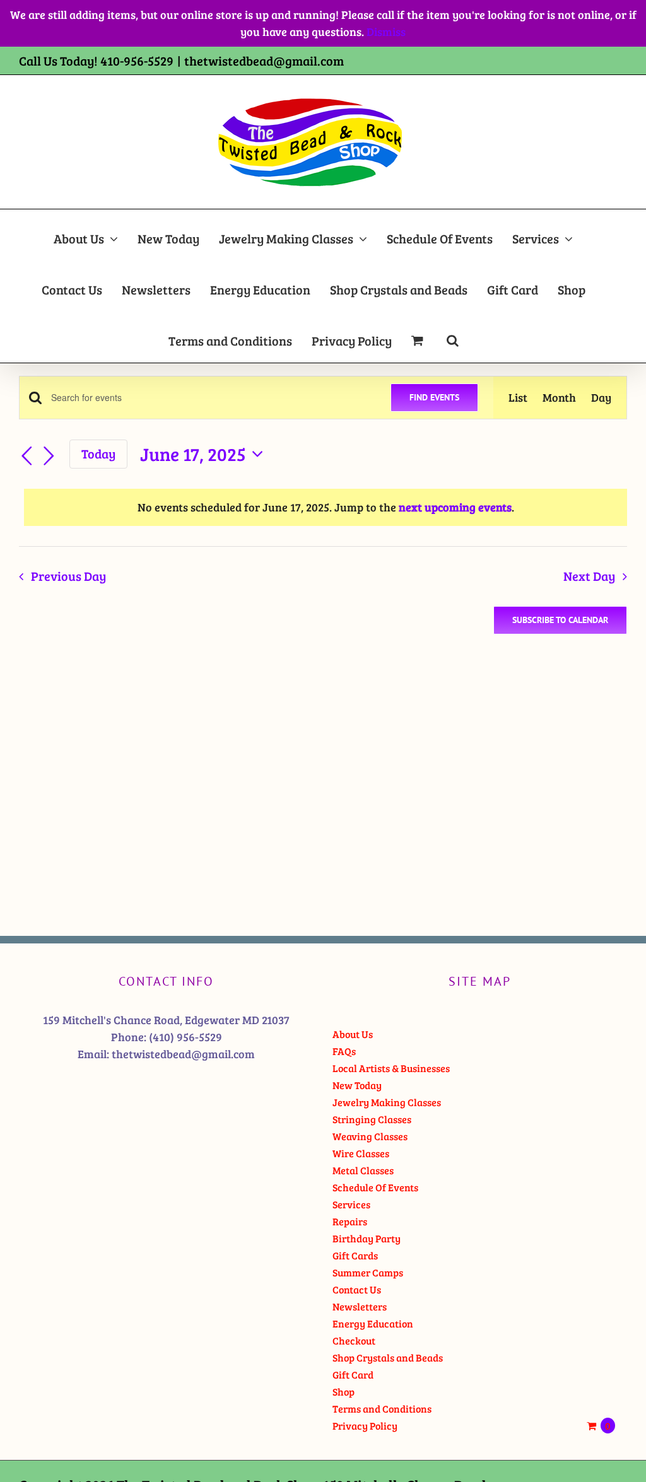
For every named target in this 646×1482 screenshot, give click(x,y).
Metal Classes (363, 1170)
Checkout (353, 1340)
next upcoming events (455, 507)
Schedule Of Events (375, 1187)
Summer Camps (367, 1272)
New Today (357, 1085)
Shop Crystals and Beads (387, 1357)
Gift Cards (355, 1255)
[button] (453, 337)
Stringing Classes (371, 1119)
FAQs (344, 1051)
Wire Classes (360, 1153)
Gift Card (352, 1374)
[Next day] (49, 456)
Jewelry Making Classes (386, 1102)
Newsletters (359, 1306)
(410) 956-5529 (185, 1036)
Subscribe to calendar (560, 620)
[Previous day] (26, 456)
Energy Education (372, 1323)
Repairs (349, 1221)
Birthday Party (366, 1238)
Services (351, 1204)
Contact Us (356, 1289)
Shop (343, 1391)
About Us (352, 1034)
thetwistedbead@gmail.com (264, 60)
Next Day (589, 576)
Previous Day (68, 576)
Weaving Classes (370, 1136)
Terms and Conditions (382, 1408)
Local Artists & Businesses (391, 1068)
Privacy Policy (364, 1425)
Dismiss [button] (386, 31)
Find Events (434, 397)
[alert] (325, 507)
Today (98, 453)
